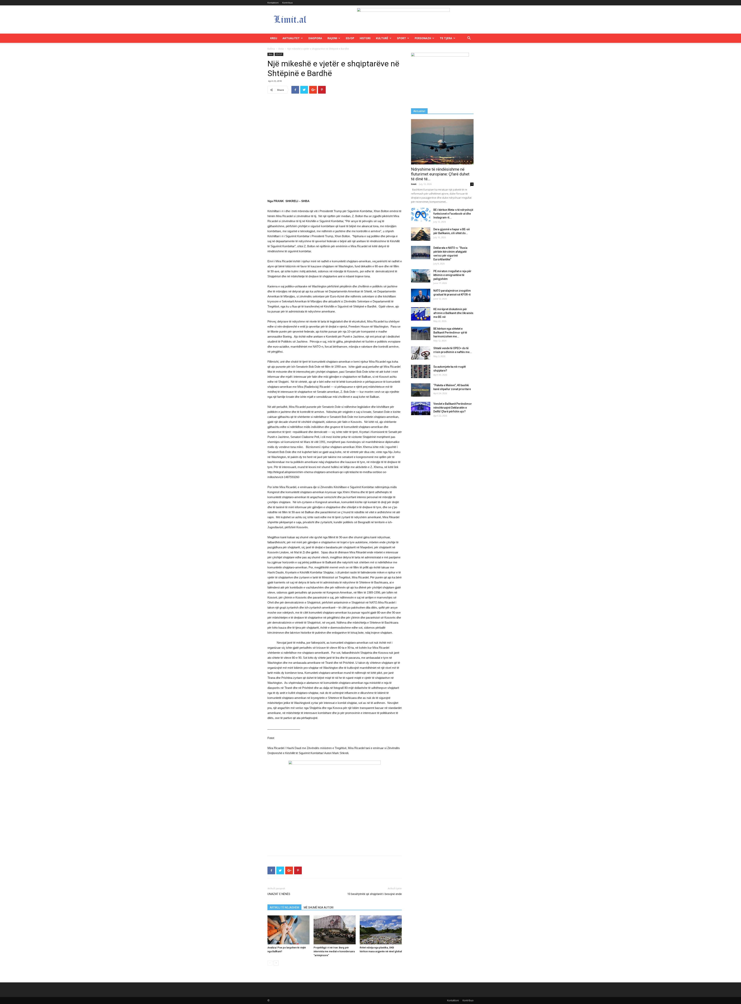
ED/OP (350, 38)
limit (413, 184)
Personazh (423, 38)
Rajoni (332, 38)
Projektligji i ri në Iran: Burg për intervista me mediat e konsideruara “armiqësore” (334, 951)
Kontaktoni (273, 2)
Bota (281, 48)
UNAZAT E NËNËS (278, 894)
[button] (469, 38)
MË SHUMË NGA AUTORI (318, 907)
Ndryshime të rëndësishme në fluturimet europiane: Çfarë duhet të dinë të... (440, 174)
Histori (365, 38)
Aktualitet (291, 38)
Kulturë (382, 38)
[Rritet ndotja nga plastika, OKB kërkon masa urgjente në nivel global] (381, 929)
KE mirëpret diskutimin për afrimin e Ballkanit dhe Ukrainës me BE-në (453, 313)
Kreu (273, 38)
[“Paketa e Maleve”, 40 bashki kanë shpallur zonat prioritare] (420, 390)
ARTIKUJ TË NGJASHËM (284, 907)
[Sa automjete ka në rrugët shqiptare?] (420, 371)
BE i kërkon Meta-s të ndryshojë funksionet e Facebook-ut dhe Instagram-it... (453, 213)
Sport (401, 38)
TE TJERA (446, 38)
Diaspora (315, 38)
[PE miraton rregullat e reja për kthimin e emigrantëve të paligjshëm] (420, 276)
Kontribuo (287, 2)
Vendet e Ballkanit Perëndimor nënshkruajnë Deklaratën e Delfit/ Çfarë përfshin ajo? (452, 407)
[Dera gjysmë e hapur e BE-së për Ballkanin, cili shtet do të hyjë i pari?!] (420, 234)
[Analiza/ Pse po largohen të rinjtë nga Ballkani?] (288, 929)
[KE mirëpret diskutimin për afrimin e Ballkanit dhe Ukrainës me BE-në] (420, 314)
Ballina (271, 48)
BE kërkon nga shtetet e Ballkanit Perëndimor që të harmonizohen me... (450, 332)
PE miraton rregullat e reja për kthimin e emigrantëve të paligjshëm (452, 275)
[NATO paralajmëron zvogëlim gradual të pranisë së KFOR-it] (420, 295)
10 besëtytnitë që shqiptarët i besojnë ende (374, 894)
